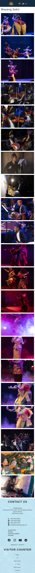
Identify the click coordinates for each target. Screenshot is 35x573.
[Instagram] (15, 540)
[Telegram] (26, 540)
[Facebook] (9, 540)
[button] (19, 3)
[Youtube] (20, 540)
